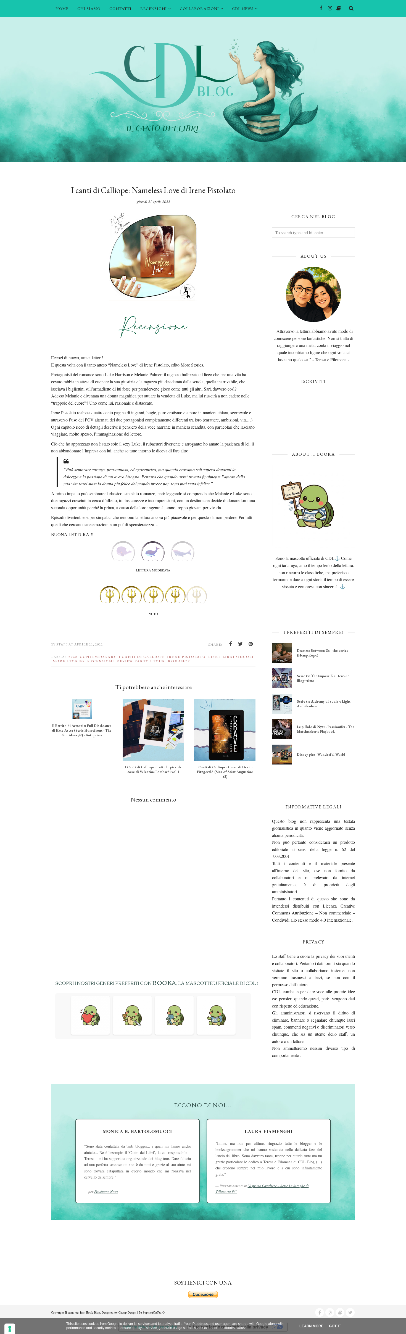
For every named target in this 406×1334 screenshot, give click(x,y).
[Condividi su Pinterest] (250, 644)
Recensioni (100, 661)
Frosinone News (106, 1191)
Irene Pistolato (186, 657)
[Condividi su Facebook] (230, 644)
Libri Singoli (238, 657)
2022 (72, 657)
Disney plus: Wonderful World (321, 754)
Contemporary (98, 657)
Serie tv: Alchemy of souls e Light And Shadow (323, 703)
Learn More (311, 1326)
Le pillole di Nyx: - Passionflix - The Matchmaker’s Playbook (325, 729)
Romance (179, 661)
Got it (335, 1326)
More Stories (69, 661)
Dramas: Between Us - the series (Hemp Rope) (322, 653)
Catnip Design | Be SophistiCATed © (141, 1312)
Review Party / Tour (141, 661)
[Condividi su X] (240, 644)
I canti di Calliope (142, 657)
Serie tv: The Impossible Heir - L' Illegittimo (323, 678)
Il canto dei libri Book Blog (82, 1312)
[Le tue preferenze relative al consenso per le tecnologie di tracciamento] (9, 1329)
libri (214, 657)
